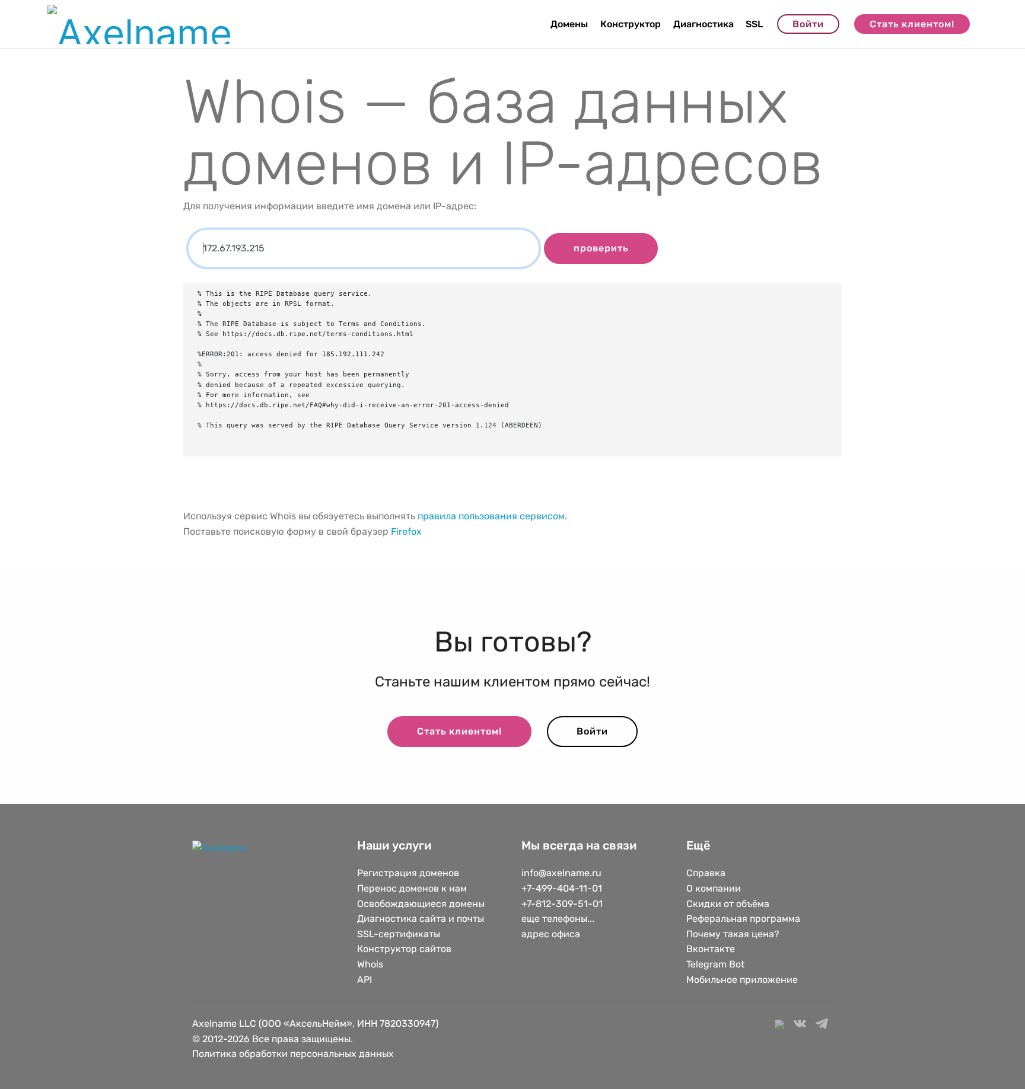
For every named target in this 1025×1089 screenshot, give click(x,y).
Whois (370, 964)
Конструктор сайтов (404, 948)
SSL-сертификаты (400, 934)
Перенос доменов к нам (412, 888)
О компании (713, 888)
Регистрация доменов (408, 873)
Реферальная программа (743, 918)
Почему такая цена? (732, 934)
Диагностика (703, 24)
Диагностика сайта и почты (420, 918)
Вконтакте (710, 948)
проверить (601, 248)
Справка (705, 873)
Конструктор (630, 24)
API (364, 979)
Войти (808, 24)
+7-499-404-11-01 (561, 888)
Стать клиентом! (912, 24)
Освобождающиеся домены (421, 903)
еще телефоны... (557, 918)
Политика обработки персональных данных (293, 1053)
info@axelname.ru (561, 873)
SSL (754, 24)
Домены (569, 24)
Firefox (406, 531)
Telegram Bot (715, 964)
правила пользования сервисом (491, 516)
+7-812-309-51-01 (562, 903)
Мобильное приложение (742, 979)
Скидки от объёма (727, 903)
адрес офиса (550, 934)
